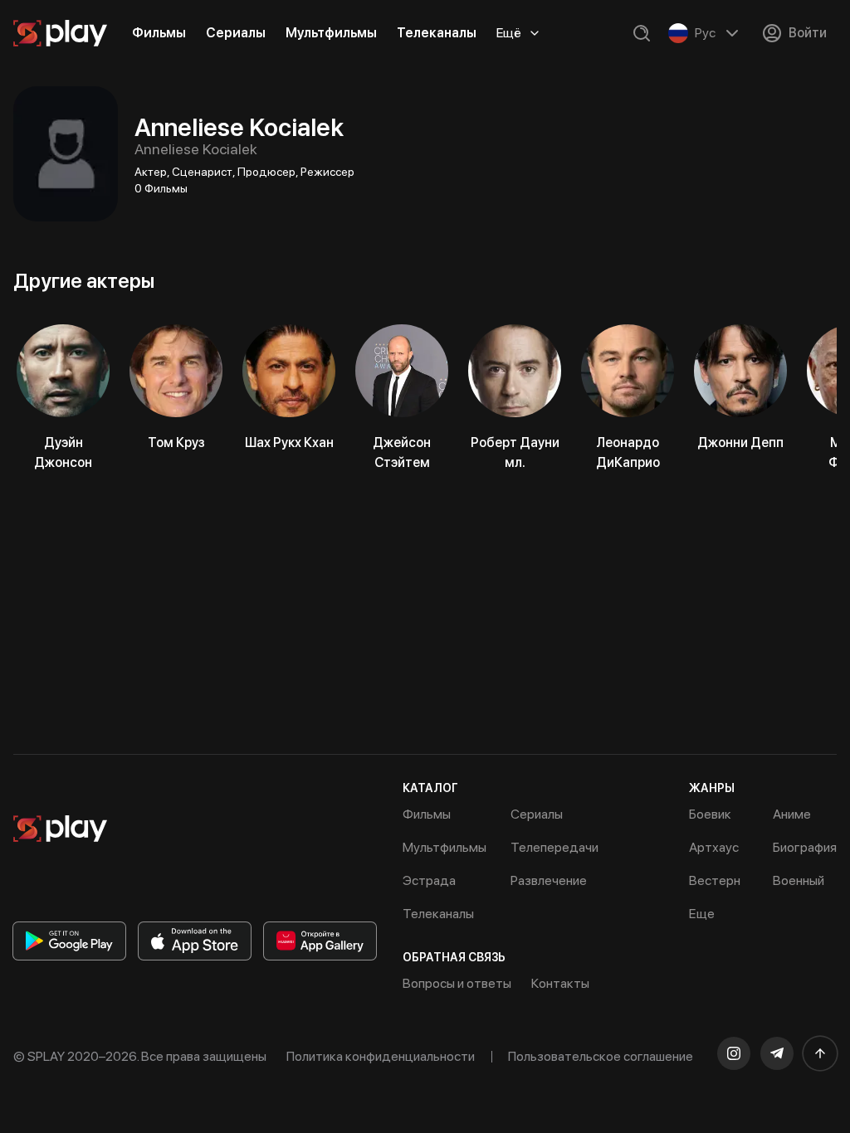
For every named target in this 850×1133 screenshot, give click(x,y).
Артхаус (714, 847)
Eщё (508, 33)
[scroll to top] (820, 1053)
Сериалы (236, 33)
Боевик (710, 814)
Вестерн (714, 880)
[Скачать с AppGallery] (320, 941)
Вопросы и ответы (457, 983)
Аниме (792, 814)
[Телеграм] (777, 1053)
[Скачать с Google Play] (69, 941)
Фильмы (159, 33)
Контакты (560, 983)
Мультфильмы (331, 33)
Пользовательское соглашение (600, 1056)
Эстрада (429, 880)
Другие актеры (83, 281)
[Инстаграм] (733, 1053)
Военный (798, 880)
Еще (702, 913)
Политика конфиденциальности (380, 1056)
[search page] (641, 33)
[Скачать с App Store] (195, 941)
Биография (805, 847)
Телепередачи (554, 847)
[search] (641, 33)
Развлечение (548, 880)
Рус (705, 33)
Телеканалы (436, 33)
